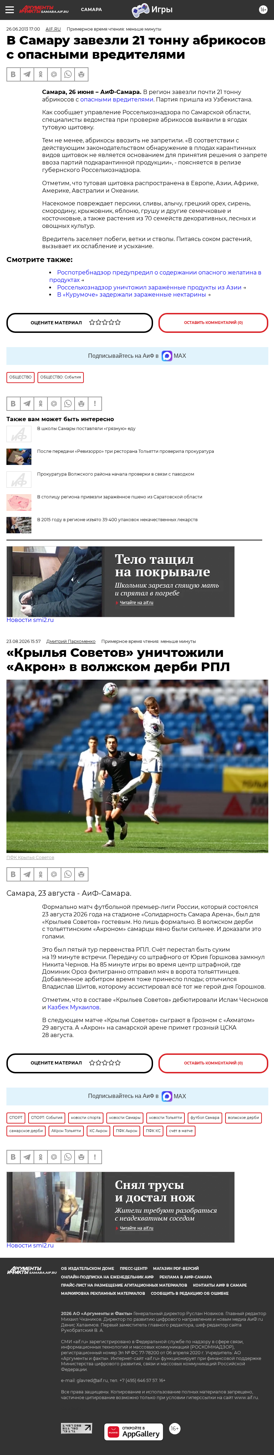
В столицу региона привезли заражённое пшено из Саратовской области (119, 496)
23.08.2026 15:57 (23, 641)
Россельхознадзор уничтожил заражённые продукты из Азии (149, 287)
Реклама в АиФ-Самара (185, 1277)
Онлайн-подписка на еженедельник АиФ (107, 1277)
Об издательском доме (87, 1268)
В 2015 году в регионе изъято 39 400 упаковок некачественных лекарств (117, 519)
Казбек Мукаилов (73, 1007)
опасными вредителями (116, 99)
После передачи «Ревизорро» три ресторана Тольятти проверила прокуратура (125, 451)
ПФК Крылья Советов (30, 857)
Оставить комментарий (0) (213, 322)
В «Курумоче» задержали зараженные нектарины (131, 294)
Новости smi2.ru (30, 620)
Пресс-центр (133, 1268)
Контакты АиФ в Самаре (220, 1285)
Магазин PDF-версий (176, 1268)
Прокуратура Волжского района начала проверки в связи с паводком (115, 474)
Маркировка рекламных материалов (103, 1293)
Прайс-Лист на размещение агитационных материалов (124, 1285)
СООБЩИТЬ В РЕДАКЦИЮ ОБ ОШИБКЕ (190, 1293)
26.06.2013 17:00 (23, 29)
